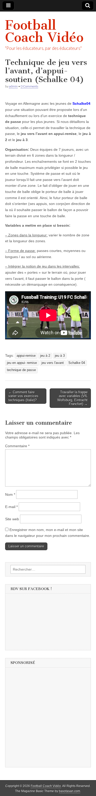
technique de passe (21, 370)
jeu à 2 (45, 355)
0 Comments (29, 86)
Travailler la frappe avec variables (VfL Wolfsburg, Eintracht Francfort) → (72, 398)
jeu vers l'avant (52, 363)
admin (13, 86)
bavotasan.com (69, 791)
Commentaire (17, 446)
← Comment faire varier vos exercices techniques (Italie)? (23, 396)
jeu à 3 (60, 355)
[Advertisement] (48, 719)
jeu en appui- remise (22, 363)
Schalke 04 (76, 363)
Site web (12, 519)
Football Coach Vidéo (44, 31)
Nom (10, 494)
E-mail (11, 507)
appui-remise (26, 355)
